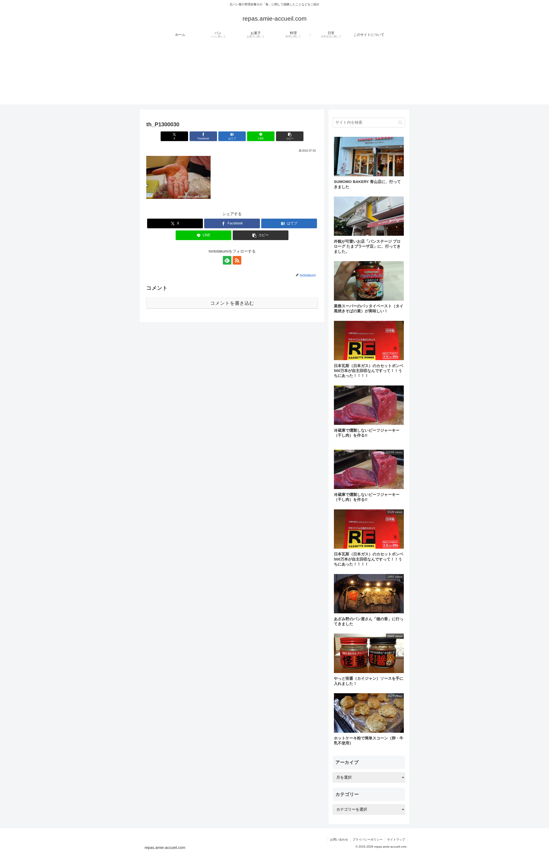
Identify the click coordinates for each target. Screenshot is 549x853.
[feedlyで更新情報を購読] (227, 260)
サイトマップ (396, 839)
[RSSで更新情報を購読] (237, 260)
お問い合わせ (339, 839)
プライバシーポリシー (368, 839)
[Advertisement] (274, 74)
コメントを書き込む (232, 303)
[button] (289, 136)
